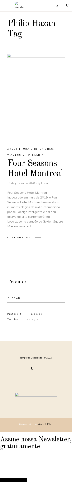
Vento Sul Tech (45, 424)
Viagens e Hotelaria (25, 154)
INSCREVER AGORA (13, 480)
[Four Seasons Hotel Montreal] (36, 97)
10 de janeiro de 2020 (21, 183)
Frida (44, 183)
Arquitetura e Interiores (30, 149)
